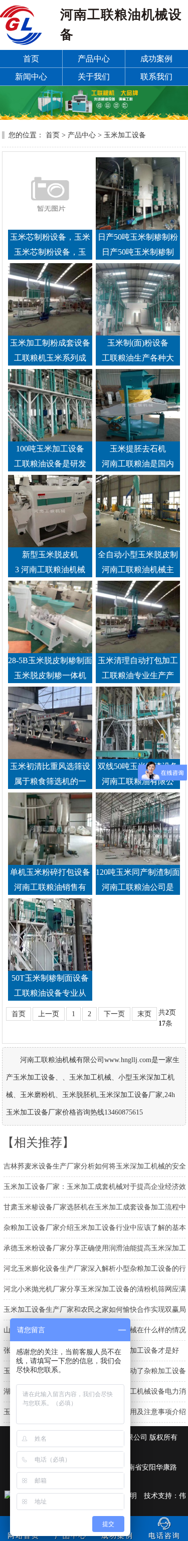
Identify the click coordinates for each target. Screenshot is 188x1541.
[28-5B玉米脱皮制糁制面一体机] (50, 617)
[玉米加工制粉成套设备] (50, 299)
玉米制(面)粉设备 (137, 343)
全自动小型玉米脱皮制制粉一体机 (138, 556)
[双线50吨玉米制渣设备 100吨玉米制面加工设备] (138, 723)
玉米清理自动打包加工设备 (138, 662)
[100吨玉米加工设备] (50, 405)
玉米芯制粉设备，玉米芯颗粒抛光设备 (50, 239)
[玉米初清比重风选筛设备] (50, 723)
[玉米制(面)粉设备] (138, 299)
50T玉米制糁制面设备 (50, 978)
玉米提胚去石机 (138, 448)
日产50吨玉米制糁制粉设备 (138, 239)
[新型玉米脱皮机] (50, 511)
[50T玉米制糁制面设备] (50, 934)
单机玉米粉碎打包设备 (50, 872)
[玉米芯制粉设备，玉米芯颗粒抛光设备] (50, 193)
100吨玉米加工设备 (50, 448)
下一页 (114, 1014)
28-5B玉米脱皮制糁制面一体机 (50, 662)
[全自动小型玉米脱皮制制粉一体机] (138, 511)
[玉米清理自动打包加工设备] (138, 617)
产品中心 (82, 135)
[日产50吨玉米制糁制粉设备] (138, 193)
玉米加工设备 (125, 135)
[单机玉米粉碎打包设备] (50, 828)
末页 (144, 1014)
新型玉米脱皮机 (50, 554)
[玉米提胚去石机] (138, 405)
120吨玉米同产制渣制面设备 (138, 874)
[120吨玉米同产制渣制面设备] (138, 828)
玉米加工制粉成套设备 (50, 343)
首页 (53, 135)
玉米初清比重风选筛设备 (50, 768)
